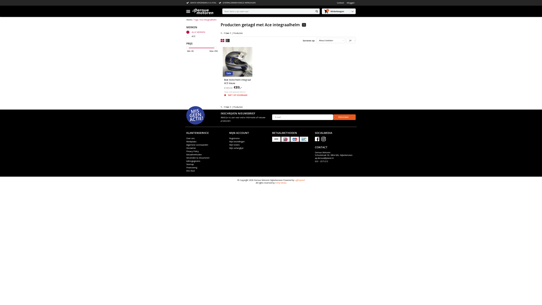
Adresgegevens (193, 161)
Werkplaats (191, 141)
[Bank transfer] (276, 139)
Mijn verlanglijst (236, 148)
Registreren (234, 138)
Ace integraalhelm (208, 19)
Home (189, 19)
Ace (193, 36)
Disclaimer (191, 148)
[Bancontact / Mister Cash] (304, 139)
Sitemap (190, 164)
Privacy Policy (192, 151)
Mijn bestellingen (237, 141)
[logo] (206, 11)
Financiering (191, 167)
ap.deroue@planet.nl (324, 158)
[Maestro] (294, 139)
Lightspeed (300, 180)
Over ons (190, 138)
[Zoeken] (316, 11)
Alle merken (198, 32)
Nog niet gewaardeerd (234, 92)
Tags (196, 19)
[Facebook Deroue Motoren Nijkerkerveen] (317, 140)
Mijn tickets (234, 144)
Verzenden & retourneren (197, 157)
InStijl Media (280, 182)
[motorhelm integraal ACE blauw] (237, 62)
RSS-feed (190, 170)
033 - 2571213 (321, 161)
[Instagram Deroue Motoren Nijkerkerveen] (323, 140)
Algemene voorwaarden (197, 144)
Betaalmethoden (194, 154)
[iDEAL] (285, 139)
